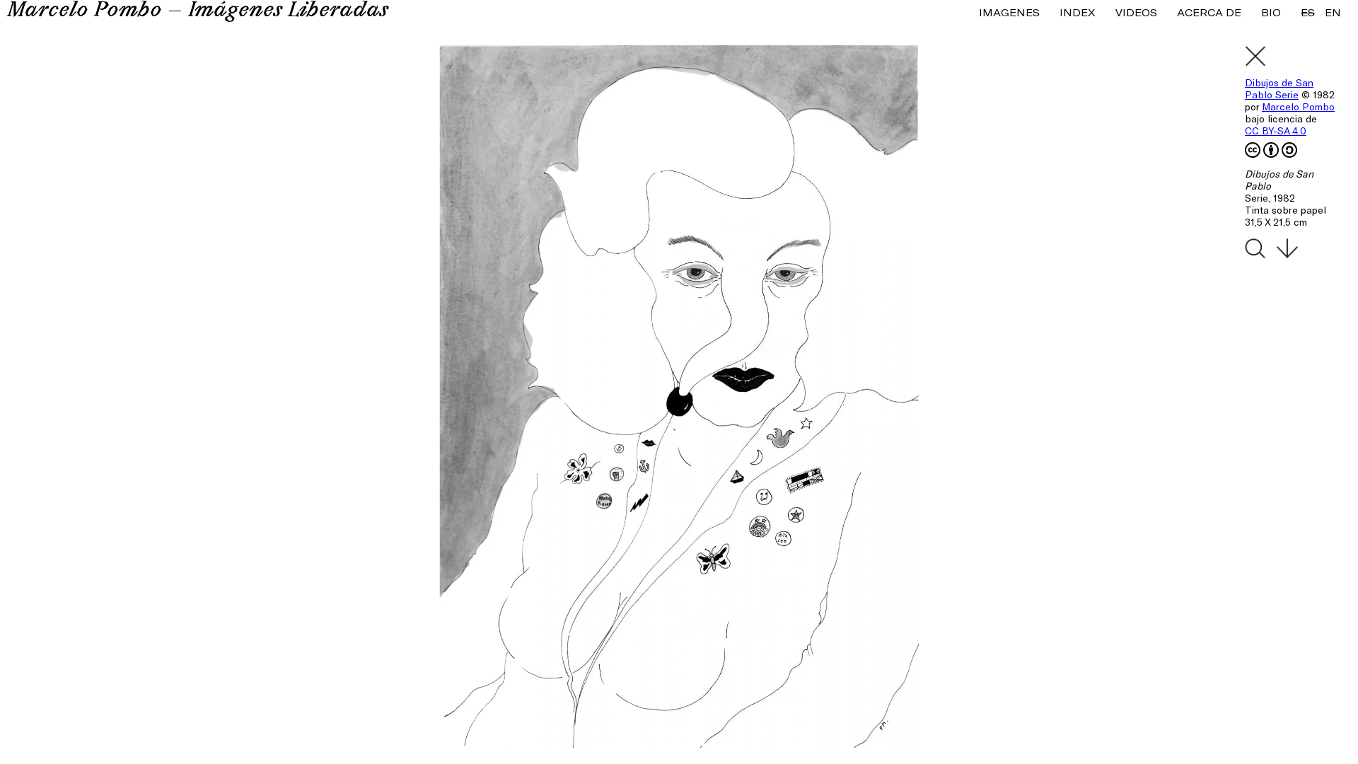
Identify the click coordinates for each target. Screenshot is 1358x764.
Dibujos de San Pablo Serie (1279, 88)
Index (1078, 12)
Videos (1136, 12)
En (1333, 12)
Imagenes (1009, 12)
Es (1308, 12)
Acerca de (1209, 12)
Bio (1271, 12)
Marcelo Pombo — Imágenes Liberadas (197, 11)
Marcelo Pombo (1298, 106)
